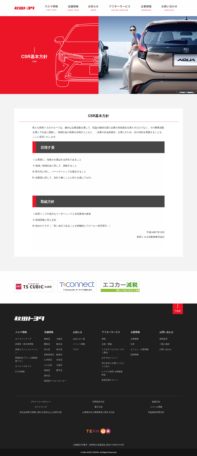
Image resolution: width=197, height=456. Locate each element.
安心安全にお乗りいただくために (113, 364)
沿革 (133, 343)
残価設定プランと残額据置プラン (26, 359)
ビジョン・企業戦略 (140, 349)
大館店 (59, 338)
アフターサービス (111, 332)
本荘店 (59, 359)
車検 (104, 338)
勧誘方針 (156, 401)
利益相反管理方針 (156, 412)
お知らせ (77, 332)
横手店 (59, 370)
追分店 (59, 349)
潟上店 (47, 349)
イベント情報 (79, 343)
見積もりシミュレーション (26, 351)
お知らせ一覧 (79, 338)
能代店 (59, 343)
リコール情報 (156, 406)
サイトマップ (41, 406)
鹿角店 (47, 338)
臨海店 (59, 354)
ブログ (76, 349)
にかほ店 (48, 364)
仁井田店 (48, 359)
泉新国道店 (49, 354)
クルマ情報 (21, 332)
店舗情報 (48, 332)
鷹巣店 (47, 343)
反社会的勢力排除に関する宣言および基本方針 (41, 412)
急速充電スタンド (110, 379)
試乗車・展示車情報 (24, 343)
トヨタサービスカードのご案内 (113, 351)
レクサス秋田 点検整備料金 (112, 373)
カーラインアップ (23, 338)
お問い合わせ (166, 332)
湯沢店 (47, 375)
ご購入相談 (164, 343)
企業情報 (135, 332)
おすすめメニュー (110, 357)
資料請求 (163, 338)
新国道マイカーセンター (55, 380)
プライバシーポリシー (41, 401)
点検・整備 (107, 343)
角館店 (47, 370)
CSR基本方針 (98, 401)
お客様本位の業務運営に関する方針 (98, 412)
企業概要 (135, 338)
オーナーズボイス (23, 366)
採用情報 (135, 354)
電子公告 (98, 406)
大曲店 (59, 364)
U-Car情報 (20, 371)
